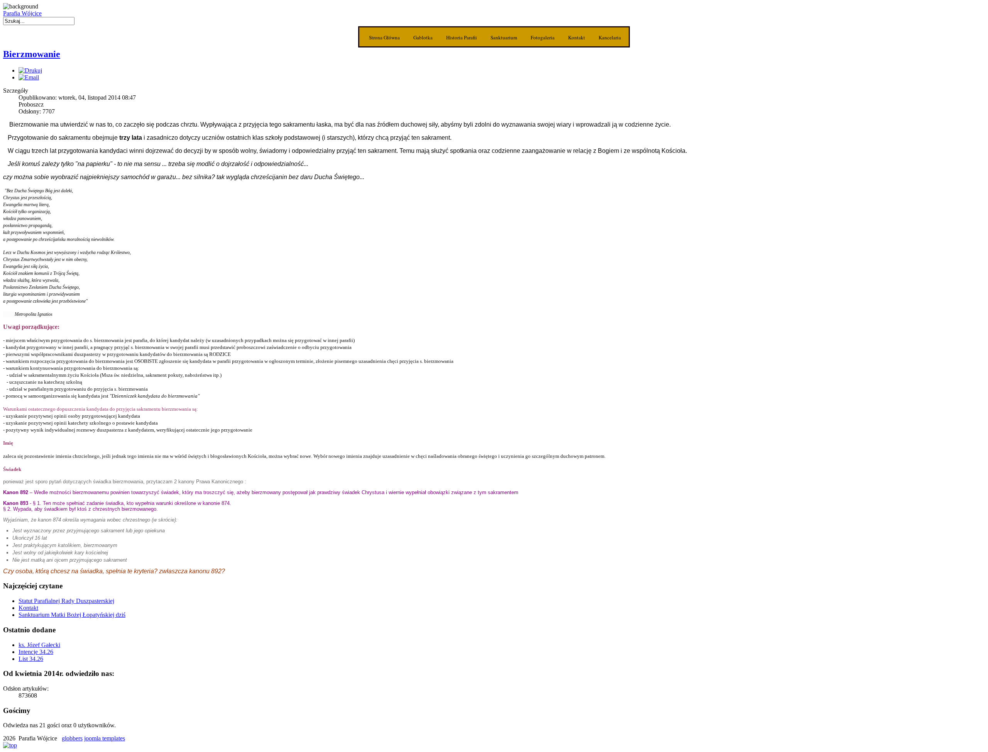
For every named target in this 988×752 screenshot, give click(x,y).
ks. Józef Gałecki (39, 645)
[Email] (29, 77)
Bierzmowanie (31, 54)
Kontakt (576, 37)
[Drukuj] (30, 70)
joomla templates (104, 738)
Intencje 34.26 (36, 652)
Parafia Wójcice (22, 13)
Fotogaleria (543, 37)
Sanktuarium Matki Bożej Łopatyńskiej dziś (72, 614)
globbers (72, 738)
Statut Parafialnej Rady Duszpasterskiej (66, 601)
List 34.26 (31, 658)
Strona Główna (384, 37)
